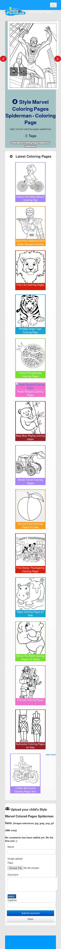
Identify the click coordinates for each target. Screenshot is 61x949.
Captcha (12, 900)
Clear (30, 919)
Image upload (15, 858)
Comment (13, 874)
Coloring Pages (41, 12)
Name (11, 846)
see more (51, 754)
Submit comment (31, 913)
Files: (10, 862)
